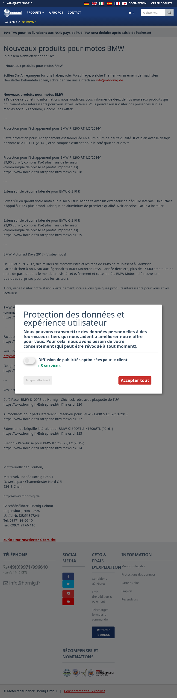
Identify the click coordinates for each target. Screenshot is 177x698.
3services (49, 365)
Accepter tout (135, 380)
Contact (74, 13)
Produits (34, 13)
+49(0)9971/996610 (19, 3)
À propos (56, 13)
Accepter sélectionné (38, 380)
